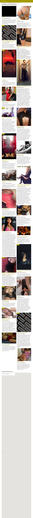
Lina (18, 215)
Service (3, 17)
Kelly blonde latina (6, 208)
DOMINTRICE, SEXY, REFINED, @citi (23, 47)
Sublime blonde (5, 300)
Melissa (18, 20)
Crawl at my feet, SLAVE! (22, 332)
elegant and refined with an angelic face (8, 160)
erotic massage (20, 361)
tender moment (20, 154)
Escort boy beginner (6, 344)
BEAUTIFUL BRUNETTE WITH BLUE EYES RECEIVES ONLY (8, 274)
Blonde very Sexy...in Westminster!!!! (6, 319)
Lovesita (4, 80)
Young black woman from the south (8, 182)
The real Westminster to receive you (9, 118)
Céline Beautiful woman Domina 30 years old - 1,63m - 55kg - (24, 185)
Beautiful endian (5, 231)
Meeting (19, 296)
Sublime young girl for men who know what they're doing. (9, 41)
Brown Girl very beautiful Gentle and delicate (24, 271)
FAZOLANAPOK (4, 1)
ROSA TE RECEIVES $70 (7, 101)
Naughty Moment (21, 126)
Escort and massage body (22, 236)
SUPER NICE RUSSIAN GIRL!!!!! (23, 86)
